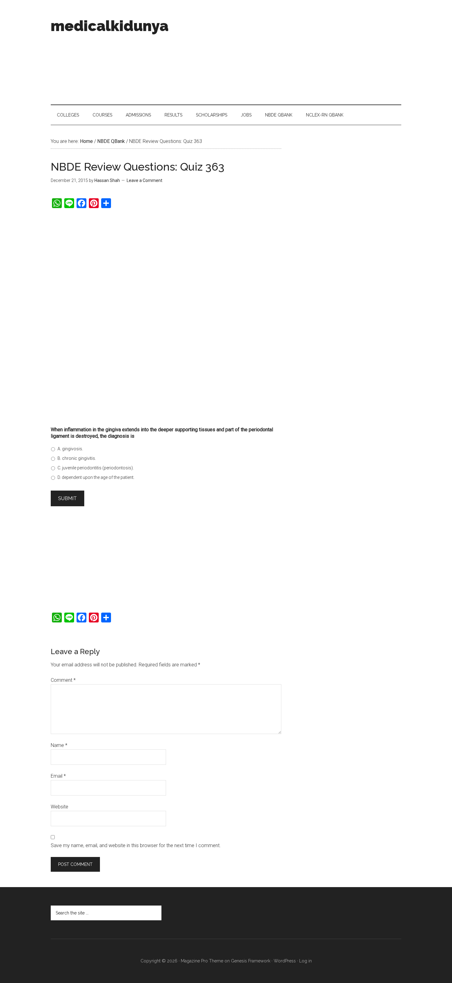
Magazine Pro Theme (202, 960)
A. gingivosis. (70, 448)
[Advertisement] (289, 52)
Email (58, 776)
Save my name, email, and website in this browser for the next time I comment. (136, 845)
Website (59, 807)
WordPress (285, 960)
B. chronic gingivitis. (76, 458)
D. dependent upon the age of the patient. (95, 477)
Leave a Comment (144, 180)
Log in (305, 960)
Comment (63, 680)
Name (59, 745)
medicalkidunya (110, 25)
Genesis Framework (250, 960)
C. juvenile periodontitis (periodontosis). (95, 467)
